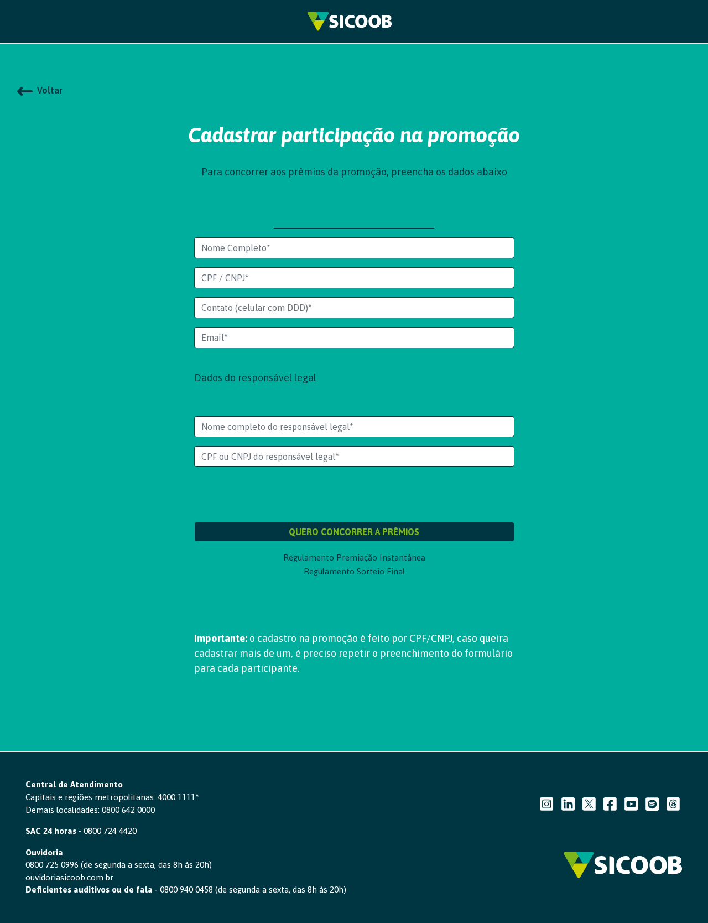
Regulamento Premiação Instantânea (354, 557)
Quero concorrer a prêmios (354, 532)
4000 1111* (178, 797)
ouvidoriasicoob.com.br (69, 877)
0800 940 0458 (186, 889)
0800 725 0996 (52, 864)
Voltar (48, 90)
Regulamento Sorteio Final (354, 571)
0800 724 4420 (110, 831)
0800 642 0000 (128, 810)
